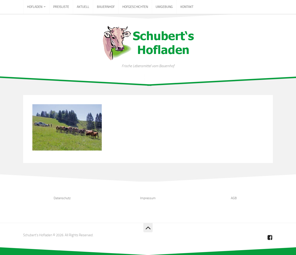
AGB (234, 198)
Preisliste (61, 7)
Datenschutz (62, 198)
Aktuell (83, 7)
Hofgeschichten (135, 7)
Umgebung (164, 7)
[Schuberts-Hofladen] (270, 237)
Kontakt (186, 7)
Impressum (148, 198)
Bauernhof (106, 7)
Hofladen (34, 7)
